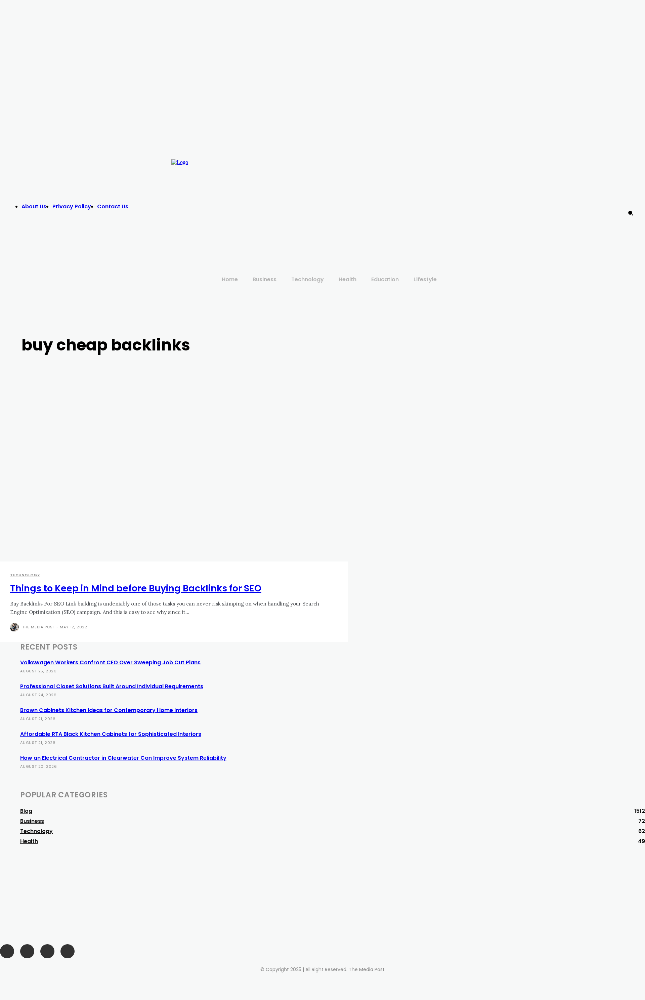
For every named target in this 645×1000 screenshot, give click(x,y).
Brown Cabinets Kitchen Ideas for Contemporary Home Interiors (109, 710)
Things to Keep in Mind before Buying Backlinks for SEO (135, 588)
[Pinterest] (47, 951)
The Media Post (38, 627)
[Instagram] (492, 200)
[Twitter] (506, 200)
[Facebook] (478, 200)
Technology (25, 575)
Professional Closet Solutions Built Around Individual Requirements (111, 686)
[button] (630, 213)
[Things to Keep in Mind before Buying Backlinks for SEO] (164, 479)
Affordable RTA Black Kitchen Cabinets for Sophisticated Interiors (110, 734)
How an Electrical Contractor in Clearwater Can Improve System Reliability (123, 758)
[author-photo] (15, 627)
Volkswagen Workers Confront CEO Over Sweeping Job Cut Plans (110, 662)
